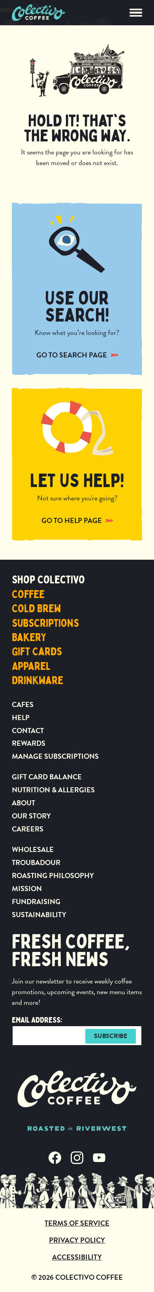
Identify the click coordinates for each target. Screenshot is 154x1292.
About (23, 802)
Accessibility (77, 1257)
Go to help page (71, 520)
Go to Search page (71, 355)
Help (21, 717)
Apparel (31, 666)
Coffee (28, 594)
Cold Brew (36, 608)
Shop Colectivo (48, 579)
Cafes (23, 704)
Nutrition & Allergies (53, 789)
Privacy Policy (77, 1240)
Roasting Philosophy (53, 875)
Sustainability (39, 914)
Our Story (31, 816)
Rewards (28, 743)
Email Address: (37, 1020)
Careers (27, 829)
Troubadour (36, 862)
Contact (28, 730)
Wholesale (33, 849)
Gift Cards (37, 651)
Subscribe (110, 1036)
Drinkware (37, 680)
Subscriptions (45, 623)
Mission (27, 888)
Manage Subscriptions (55, 756)
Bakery (29, 637)
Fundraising (36, 901)
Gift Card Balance (47, 776)
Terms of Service (77, 1223)
